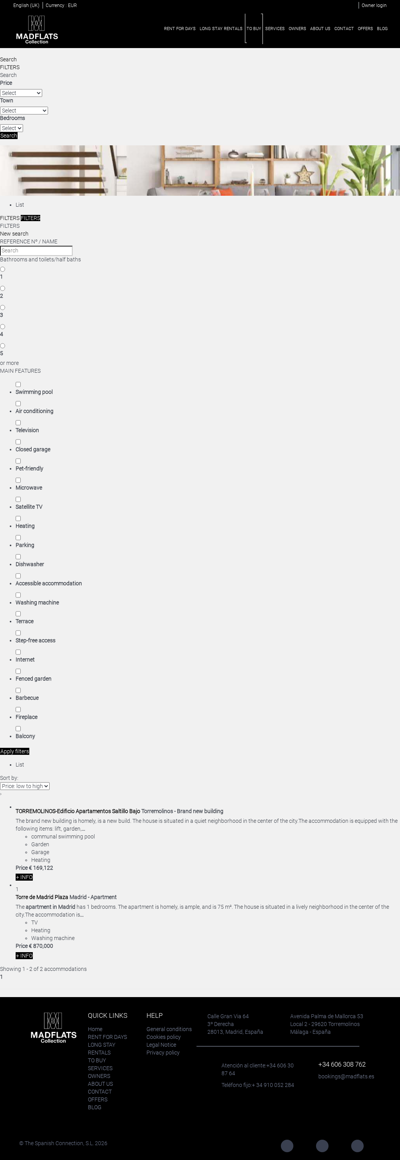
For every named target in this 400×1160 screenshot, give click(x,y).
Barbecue (27, 698)
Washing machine (37, 602)
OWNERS (297, 28)
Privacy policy (163, 1052)
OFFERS (365, 28)
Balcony (25, 736)
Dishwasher (30, 564)
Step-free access (35, 640)
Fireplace (27, 717)
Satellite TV (29, 507)
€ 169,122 (41, 868)
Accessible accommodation (49, 583)
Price (6, 83)
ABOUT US (320, 28)
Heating (25, 526)
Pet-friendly (29, 468)
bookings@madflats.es (346, 1076)
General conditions (169, 1029)
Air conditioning (35, 411)
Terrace (25, 621)
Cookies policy (163, 1037)
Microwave (29, 487)
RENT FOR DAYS (180, 28)
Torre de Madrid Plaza (42, 897)
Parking (25, 545)
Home (95, 1029)
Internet (25, 659)
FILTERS (10, 67)
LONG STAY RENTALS (221, 28)
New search (14, 234)
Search (8, 59)
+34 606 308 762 (342, 1064)
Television (27, 430)
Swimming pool (34, 392)
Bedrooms (12, 118)
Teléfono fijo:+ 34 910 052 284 (257, 1085)
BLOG (382, 28)
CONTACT (344, 28)
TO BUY (253, 28)
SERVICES (275, 28)
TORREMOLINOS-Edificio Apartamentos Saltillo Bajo (78, 811)
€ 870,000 (41, 946)
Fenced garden (34, 679)
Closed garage (33, 449)
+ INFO (24, 877)
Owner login (374, 5)
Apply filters (14, 751)
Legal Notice (161, 1045)
